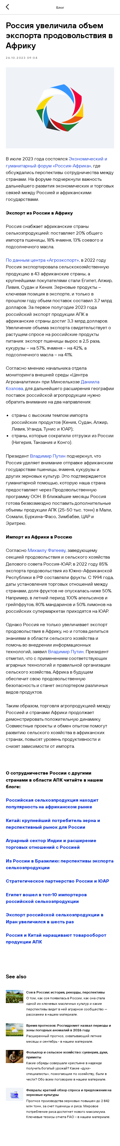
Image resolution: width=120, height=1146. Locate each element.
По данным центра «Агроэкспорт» (42, 260)
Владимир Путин (48, 456)
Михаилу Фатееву (47, 550)
